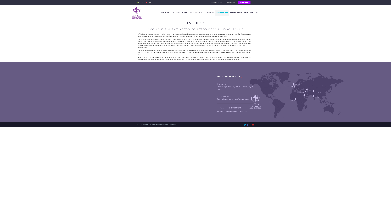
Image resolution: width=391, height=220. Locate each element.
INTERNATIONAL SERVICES (192, 13)
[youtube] (253, 125)
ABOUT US (165, 13)
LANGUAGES (209, 13)
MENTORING (249, 13)
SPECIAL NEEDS (236, 13)
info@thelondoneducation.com (236, 111)
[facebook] (247, 125)
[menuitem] (140, 2)
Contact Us (244, 3)
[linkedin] (250, 125)
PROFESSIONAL (222, 13)
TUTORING (175, 13)
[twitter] (245, 125)
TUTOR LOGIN (231, 2)
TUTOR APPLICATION (216, 2)
